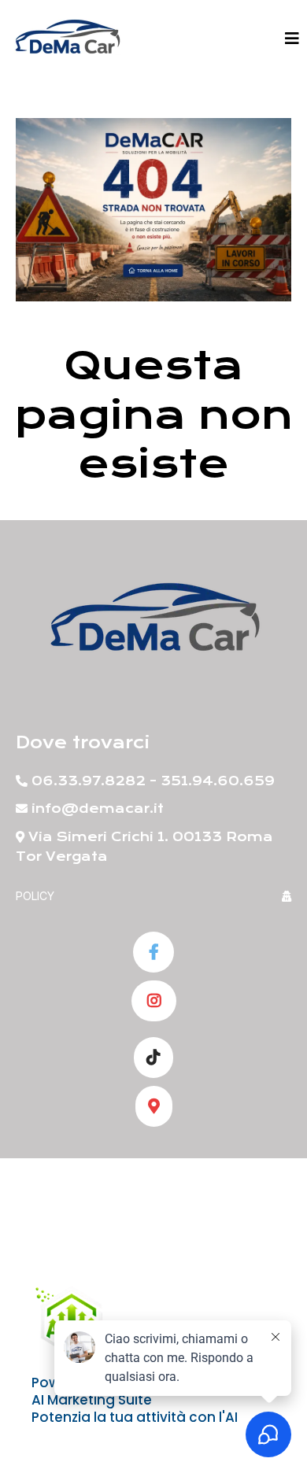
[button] (292, 39)
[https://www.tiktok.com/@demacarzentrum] (153, 1057)
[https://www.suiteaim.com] (70, 1319)
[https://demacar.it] (67, 39)
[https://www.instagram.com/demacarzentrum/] (153, 1000)
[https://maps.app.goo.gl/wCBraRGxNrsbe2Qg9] (153, 1106)
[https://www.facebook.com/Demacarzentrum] (153, 952)
